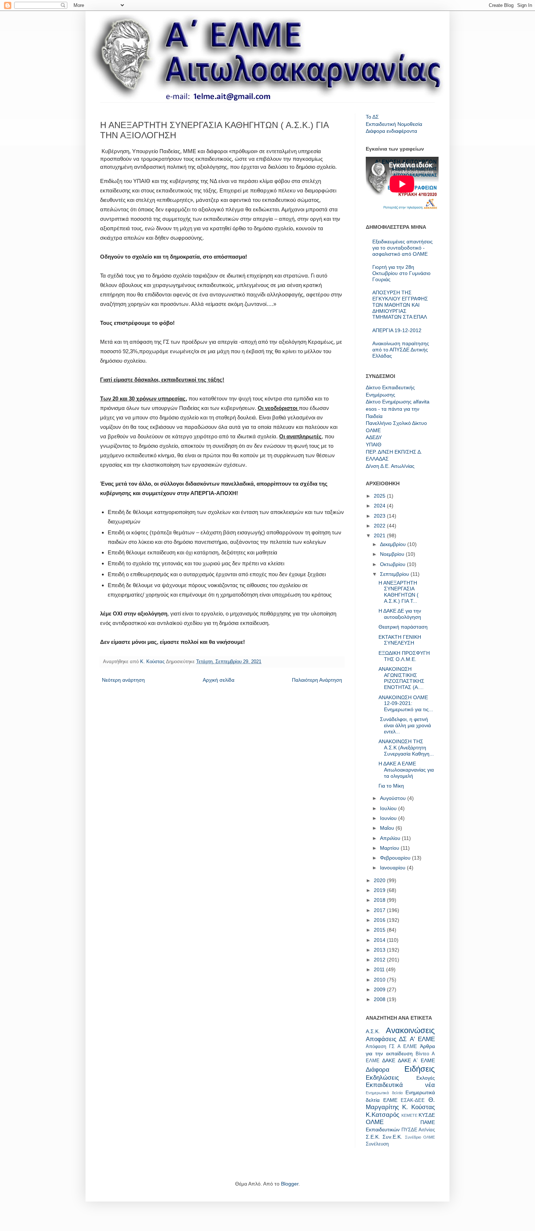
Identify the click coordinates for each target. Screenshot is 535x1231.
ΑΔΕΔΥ (374, 437)
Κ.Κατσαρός (382, 1114)
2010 (380, 980)
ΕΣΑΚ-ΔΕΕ (413, 1100)
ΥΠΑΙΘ (373, 444)
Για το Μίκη (391, 786)
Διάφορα (377, 1069)
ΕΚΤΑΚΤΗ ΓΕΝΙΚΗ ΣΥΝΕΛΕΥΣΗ (400, 640)
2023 (380, 516)
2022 (380, 526)
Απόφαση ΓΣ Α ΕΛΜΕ (391, 1046)
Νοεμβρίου (393, 554)
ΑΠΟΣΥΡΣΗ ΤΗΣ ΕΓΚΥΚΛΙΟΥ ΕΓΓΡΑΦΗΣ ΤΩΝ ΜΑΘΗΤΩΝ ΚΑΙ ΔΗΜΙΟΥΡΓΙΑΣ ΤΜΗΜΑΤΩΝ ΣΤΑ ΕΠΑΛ (400, 305)
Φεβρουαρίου (396, 858)
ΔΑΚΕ (388, 1060)
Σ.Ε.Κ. (373, 1137)
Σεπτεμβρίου (395, 574)
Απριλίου (391, 838)
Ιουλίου (389, 808)
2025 (380, 496)
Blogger (289, 1184)
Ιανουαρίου (393, 868)
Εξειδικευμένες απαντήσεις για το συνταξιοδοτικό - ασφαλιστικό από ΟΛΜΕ (402, 248)
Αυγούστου (393, 798)
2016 (380, 920)
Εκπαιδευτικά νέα (400, 1084)
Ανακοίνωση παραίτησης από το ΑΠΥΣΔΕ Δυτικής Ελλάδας (400, 349)
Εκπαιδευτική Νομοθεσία (394, 124)
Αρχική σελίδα (218, 680)
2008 (380, 999)
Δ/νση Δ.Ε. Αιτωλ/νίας (390, 466)
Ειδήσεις (419, 1068)
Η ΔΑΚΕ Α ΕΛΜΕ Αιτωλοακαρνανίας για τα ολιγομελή (406, 770)
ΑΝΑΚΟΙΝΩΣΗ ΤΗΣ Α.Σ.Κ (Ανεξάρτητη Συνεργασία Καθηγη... (406, 747)
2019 (380, 890)
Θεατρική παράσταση (403, 627)
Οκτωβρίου (393, 564)
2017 (380, 910)
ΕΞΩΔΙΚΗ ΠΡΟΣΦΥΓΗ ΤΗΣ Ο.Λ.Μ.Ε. (404, 656)
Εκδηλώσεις (382, 1077)
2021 (380, 535)
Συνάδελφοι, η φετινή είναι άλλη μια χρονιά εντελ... (405, 725)
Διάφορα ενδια (382, 131)
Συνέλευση (377, 1144)
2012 (380, 960)
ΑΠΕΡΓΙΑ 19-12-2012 (396, 330)
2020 (380, 880)
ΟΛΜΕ (373, 430)
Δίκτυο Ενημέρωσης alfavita (397, 402)
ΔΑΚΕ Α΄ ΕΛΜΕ (416, 1060)
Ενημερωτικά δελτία (384, 1093)
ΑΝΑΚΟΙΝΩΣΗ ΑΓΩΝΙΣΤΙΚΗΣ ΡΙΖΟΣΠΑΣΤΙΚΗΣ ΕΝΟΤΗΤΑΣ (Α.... (401, 678)
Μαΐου (388, 828)
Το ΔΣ (372, 117)
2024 (380, 506)
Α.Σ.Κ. (373, 1031)
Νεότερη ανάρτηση (123, 680)
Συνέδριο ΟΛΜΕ (420, 1137)
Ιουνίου (389, 818)
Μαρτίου (390, 848)
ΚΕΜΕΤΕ (409, 1115)
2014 (380, 940)
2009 (380, 989)
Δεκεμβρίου (393, 544)
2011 (380, 969)
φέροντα (407, 131)
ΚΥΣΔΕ (427, 1115)
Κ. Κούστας (418, 1107)
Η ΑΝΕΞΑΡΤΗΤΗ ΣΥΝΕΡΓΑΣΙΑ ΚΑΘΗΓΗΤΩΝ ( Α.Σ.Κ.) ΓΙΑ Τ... (399, 592)
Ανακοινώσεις (410, 1030)
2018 (380, 900)
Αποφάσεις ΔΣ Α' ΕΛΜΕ (400, 1039)
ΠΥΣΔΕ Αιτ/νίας (418, 1129)
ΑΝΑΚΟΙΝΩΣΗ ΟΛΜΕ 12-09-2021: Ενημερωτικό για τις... (406, 703)
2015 (380, 930)
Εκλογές (425, 1078)
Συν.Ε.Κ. (392, 1137)
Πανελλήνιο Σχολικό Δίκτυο (396, 423)
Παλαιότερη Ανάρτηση (317, 680)
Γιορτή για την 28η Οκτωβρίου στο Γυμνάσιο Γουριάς (401, 273)
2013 (380, 950)
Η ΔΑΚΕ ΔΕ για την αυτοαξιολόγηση (400, 614)
